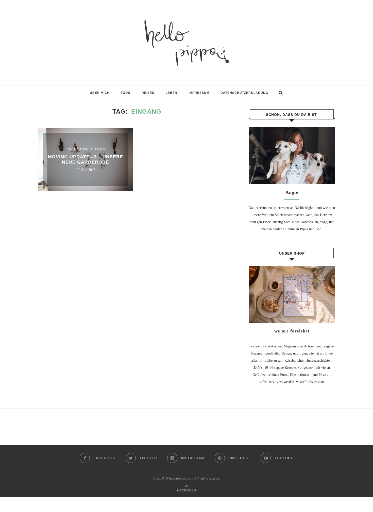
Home (42, 95)
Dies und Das (77, 149)
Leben (100, 149)
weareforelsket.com (310, 382)
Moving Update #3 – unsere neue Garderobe (85, 159)
